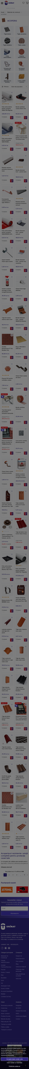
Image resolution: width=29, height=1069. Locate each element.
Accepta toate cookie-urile (14, 1059)
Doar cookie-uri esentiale (14, 1063)
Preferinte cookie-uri (14, 1066)
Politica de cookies (17, 1052)
